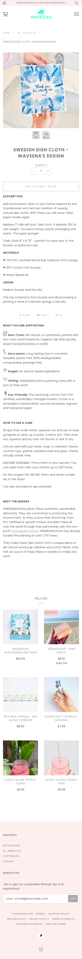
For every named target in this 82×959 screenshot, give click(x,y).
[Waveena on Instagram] (41, 950)
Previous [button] (10, 90)
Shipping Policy (59, 914)
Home (6, 33)
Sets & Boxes (11, 846)
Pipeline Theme (56, 924)
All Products (27, 33)
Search (41, 914)
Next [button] (71, 90)
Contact (8, 861)
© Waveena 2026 (22, 914)
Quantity (41, 165)
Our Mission (11, 856)
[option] (41, 90)
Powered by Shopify (29, 924)
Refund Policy (17, 919)
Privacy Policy (39, 919)
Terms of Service (63, 919)
